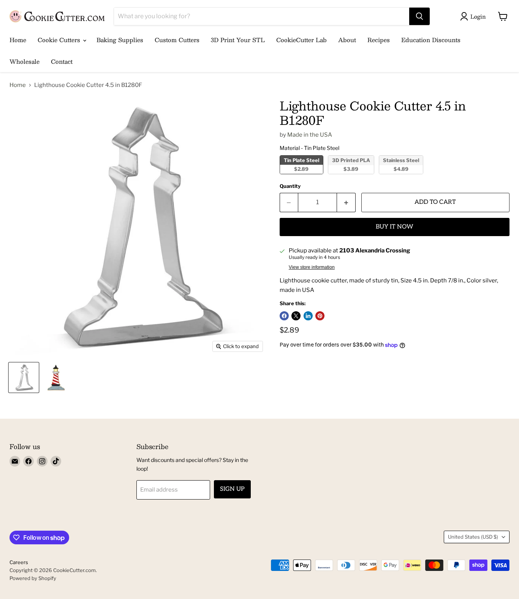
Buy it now (394, 226)
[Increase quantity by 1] (346, 202)
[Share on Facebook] (284, 315)
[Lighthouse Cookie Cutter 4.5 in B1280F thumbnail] (24, 378)
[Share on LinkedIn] (308, 315)
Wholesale (24, 61)
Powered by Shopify (32, 578)
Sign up (232, 489)
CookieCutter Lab (301, 39)
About (347, 39)
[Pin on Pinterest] (319, 315)
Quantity (290, 186)
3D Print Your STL (238, 39)
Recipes (378, 39)
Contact (62, 61)
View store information (312, 267)
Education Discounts (430, 39)
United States (473, 537)
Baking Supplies (120, 39)
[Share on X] (296, 315)
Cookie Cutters (60, 39)
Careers (18, 562)
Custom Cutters (177, 39)
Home (17, 39)
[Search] (419, 16)
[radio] (301, 164)
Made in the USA (309, 134)
